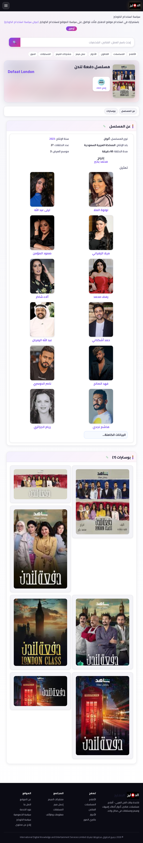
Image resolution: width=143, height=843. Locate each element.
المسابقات (45, 54)
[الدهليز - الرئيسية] (135, 5)
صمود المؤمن (42, 253)
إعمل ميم (58, 804)
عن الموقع (25, 799)
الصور (33, 54)
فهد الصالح (100, 383)
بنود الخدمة (25, 809)
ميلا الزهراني (101, 253)
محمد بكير (101, 161)
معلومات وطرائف (54, 814)
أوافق (71, 29)
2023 (52, 138)
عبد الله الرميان (42, 340)
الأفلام (132, 54)
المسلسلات (119, 54)
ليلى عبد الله (42, 210)
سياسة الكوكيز (23, 819)
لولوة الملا (101, 210)
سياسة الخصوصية (22, 814)
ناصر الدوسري (42, 383)
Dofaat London (21, 71)
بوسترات (111, 111)
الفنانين (92, 809)
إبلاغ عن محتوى (23, 824)
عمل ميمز (80, 54)
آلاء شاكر (42, 297)
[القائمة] (5, 5)
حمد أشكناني (101, 340)
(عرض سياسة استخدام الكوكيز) (21, 21)
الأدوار (93, 54)
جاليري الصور (90, 819)
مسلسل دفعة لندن (92, 66)
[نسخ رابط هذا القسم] (104, 126)
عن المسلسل (128, 111)
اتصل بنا (27, 804)
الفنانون (105, 54)
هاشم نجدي (101, 427)
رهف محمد (100, 297)
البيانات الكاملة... (114, 435)
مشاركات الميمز (63, 54)
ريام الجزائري (42, 427)
